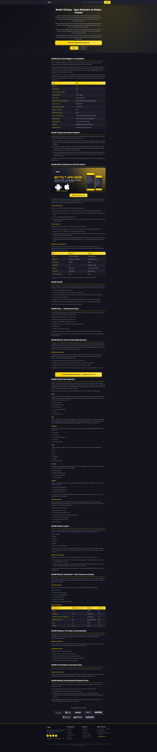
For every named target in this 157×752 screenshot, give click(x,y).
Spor (85, 2)
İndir (93, 2)
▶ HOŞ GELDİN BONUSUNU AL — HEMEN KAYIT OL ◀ (78, 374)
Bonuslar (70, 733)
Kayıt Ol (107, 2)
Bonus (96, 2)
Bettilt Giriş (71, 729)
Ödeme (100, 2)
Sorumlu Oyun (86, 733)
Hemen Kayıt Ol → (102, 736)
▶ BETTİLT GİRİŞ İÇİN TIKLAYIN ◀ (78, 42)
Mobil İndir (71, 738)
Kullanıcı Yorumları (87, 736)
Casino (89, 2)
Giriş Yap (74, 48)
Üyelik (70, 731)
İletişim (85, 731)
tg (47, 735)
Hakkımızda (86, 729)
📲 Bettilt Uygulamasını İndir (78, 195)
